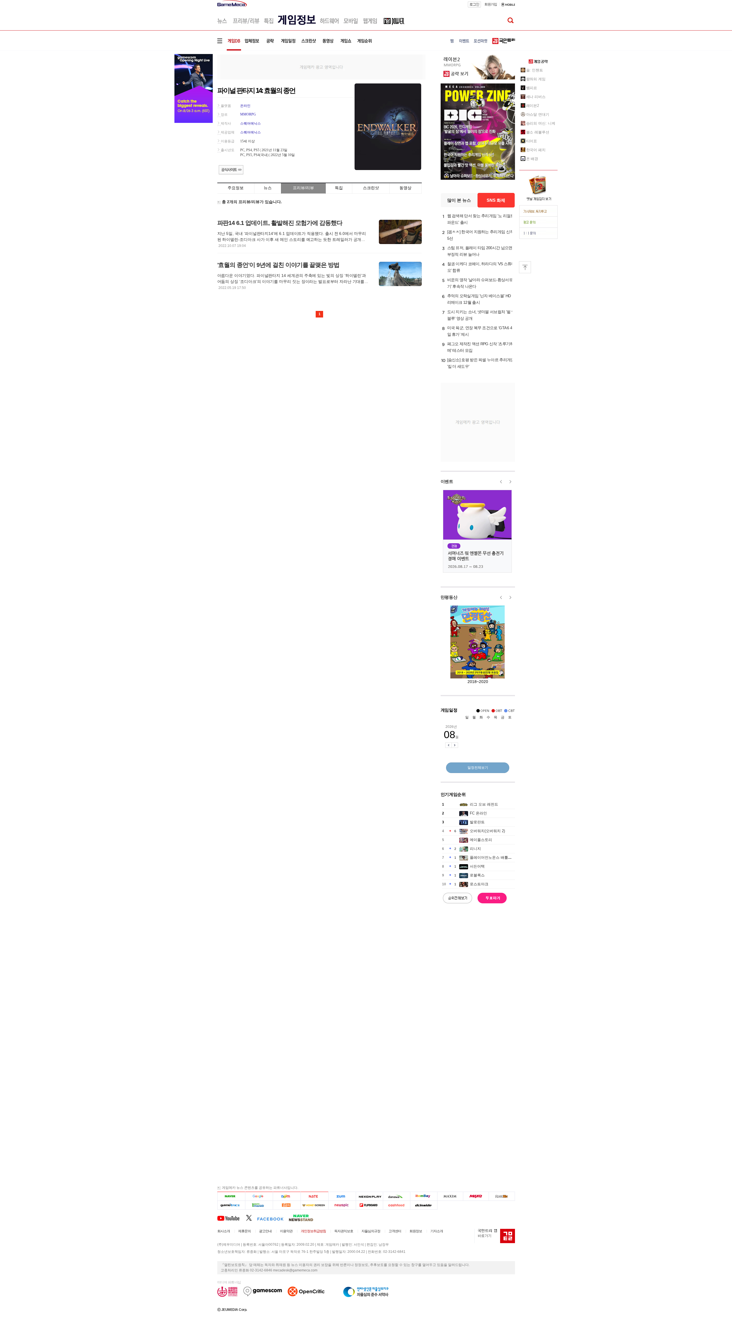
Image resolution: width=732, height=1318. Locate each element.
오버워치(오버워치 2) (487, 831)
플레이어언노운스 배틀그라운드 (496, 857)
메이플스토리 (481, 840)
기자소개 (436, 1231)
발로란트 (477, 822)
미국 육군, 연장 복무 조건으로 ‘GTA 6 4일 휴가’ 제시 (479, 331)
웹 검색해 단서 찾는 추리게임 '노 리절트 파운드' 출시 (480, 219)
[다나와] (396, 1196)
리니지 (475, 848)
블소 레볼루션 (537, 132)
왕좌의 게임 (536, 79)
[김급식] (287, 1205)
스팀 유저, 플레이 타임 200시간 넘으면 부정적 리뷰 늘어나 (479, 251)
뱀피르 (531, 88)
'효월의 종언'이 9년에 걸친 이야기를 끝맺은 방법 (278, 264)
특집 (339, 187)
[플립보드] (369, 1205)
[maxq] (476, 1196)
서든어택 (477, 866)
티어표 (531, 141)
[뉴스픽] (342, 1205)
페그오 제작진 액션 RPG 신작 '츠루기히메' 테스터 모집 (480, 347)
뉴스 (268, 187)
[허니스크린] (315, 1205)
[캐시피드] (396, 1205)
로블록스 (477, 875)
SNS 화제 (496, 200)
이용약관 (286, 1231)
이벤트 (447, 481)
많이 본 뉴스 (459, 200)
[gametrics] (231, 1205)
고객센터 (395, 1231)
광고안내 (265, 1231)
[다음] (287, 1196)
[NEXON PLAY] (369, 1196)
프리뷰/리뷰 (303, 187)
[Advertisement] (321, 66)
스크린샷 (371, 187)
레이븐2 (532, 105)
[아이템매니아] (259, 1205)
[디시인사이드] (423, 1205)
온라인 (245, 106)
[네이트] (315, 1196)
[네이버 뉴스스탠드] (304, 1218)
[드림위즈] (502, 1196)
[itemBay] (423, 1196)
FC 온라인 (478, 813)
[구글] (259, 1196)
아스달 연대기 (537, 114)
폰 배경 (532, 159)
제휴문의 (244, 1231)
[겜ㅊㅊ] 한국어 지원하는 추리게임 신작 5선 (480, 235)
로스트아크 (479, 884)
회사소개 (223, 1231)
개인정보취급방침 (313, 1231)
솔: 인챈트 (534, 70)
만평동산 (449, 597)
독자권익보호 (343, 1231)
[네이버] (231, 1196)
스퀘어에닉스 (250, 123)
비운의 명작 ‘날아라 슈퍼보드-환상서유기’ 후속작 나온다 (480, 283)
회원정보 (415, 1231)
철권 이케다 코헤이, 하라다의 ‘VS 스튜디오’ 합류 (481, 267)
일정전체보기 (478, 768)
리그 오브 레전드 (484, 804)
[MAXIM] (450, 1196)
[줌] (342, 1196)
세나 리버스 (536, 97)
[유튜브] (231, 1218)
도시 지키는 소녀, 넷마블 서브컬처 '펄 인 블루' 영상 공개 (481, 315)
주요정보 (236, 187)
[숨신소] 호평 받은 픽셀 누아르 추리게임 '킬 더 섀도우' (481, 363)
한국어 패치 (536, 150)
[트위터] (251, 1218)
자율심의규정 (370, 1231)
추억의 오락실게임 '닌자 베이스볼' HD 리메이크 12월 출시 (479, 299)
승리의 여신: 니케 (540, 123)
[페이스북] (273, 1218)
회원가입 (490, 4)
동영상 (405, 187)
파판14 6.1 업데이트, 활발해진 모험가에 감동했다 (280, 222)
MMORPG (248, 114)
